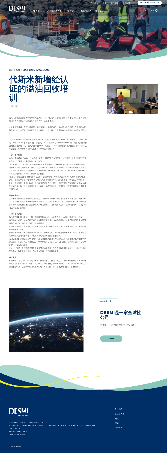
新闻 (104, 3)
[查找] (146, 11)
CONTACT (111, 339)
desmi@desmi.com (17, 435)
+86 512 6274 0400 (18, 432)
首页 (11, 70)
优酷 (117, 423)
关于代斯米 (93, 3)
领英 (117, 419)
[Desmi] (17, 9)
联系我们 (99, 11)
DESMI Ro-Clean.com (150, 3)
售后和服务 (86, 11)
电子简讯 (118, 428)
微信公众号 (119, 414)
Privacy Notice (16, 446)
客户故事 (114, 3)
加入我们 (126, 3)
